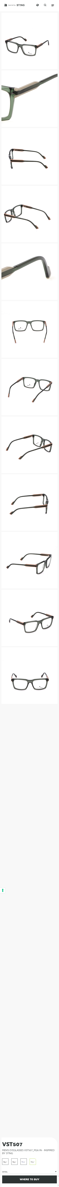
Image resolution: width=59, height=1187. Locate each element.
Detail (5, 1172)
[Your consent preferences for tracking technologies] (2, 890)
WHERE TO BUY (29, 1179)
